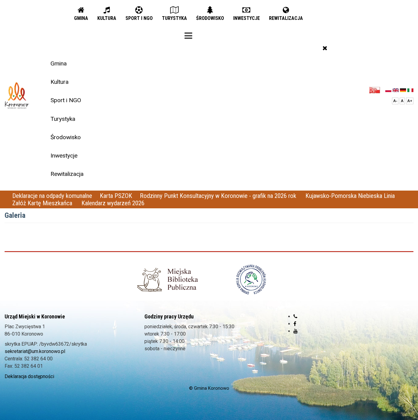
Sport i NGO (65, 100)
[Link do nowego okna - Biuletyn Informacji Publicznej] (376, 90)
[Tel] (295, 316)
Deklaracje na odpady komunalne (52, 195)
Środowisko (65, 137)
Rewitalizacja (67, 173)
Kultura (59, 81)
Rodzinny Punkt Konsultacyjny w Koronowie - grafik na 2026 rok (219, 195)
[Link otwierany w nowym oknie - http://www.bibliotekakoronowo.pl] (167, 279)
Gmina (58, 63)
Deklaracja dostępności (29, 376)
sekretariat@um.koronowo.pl (35, 351)
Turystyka (62, 118)
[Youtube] (295, 331)
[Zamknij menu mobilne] (325, 48)
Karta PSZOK (116, 195)
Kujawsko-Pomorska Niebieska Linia (350, 195)
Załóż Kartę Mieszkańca (43, 203)
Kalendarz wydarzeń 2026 (112, 203)
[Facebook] (294, 324)
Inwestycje (63, 155)
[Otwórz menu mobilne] (188, 34)
